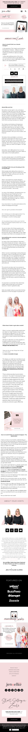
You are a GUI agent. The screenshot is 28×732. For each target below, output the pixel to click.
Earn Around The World (12, 558)
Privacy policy (15, 729)
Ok (10, 729)
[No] (26, 727)
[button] (21, 11)
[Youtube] (20, 530)
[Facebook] (7, 530)
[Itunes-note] (18, 690)
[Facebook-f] (6, 690)
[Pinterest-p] (12, 690)
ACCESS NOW (14, 6)
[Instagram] (12, 530)
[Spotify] (22, 690)
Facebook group (5, 481)
